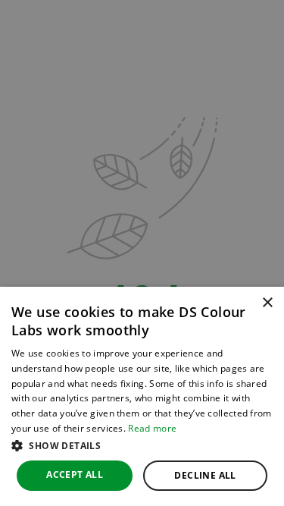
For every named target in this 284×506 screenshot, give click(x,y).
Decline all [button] (205, 475)
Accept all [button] (74, 474)
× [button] (267, 303)
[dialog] (142, 396)
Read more (152, 428)
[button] (142, 445)
